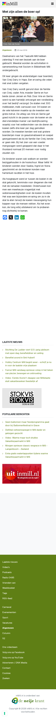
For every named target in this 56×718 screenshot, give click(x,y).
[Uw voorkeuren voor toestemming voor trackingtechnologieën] (4, 713)
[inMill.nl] (9, 3)
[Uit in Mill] (21, 473)
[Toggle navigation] (52, 3)
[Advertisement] (28, 251)
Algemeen (7, 50)
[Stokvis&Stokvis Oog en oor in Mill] (21, 397)
